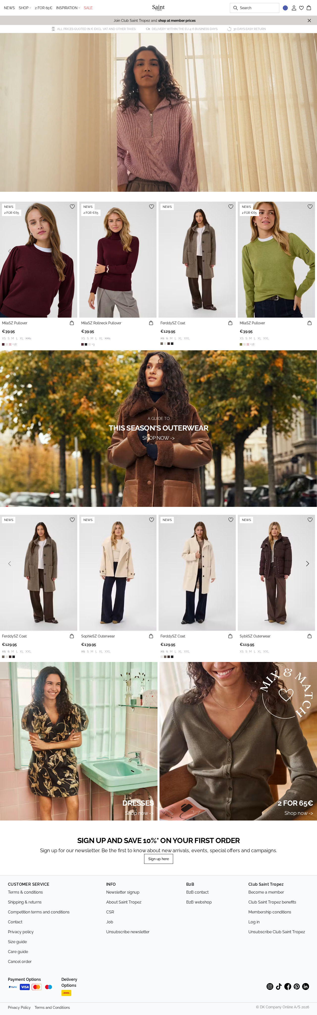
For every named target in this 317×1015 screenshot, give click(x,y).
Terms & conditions (25, 892)
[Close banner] (309, 20)
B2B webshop (199, 902)
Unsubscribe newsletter (128, 932)
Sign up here (158, 859)
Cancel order (20, 961)
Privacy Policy (19, 1008)
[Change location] (285, 8)
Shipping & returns (25, 902)
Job (109, 922)
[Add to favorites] (72, 207)
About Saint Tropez (123, 902)
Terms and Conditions (52, 1008)
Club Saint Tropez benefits (272, 902)
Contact (15, 922)
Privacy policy (21, 932)
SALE (88, 8)
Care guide (18, 951)
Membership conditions (269, 912)
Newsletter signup (122, 892)
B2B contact (197, 892)
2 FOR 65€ (43, 8)
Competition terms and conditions (39, 912)
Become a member (266, 892)
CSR (110, 912)
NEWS (9, 8)
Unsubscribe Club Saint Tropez (276, 932)
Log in (254, 922)
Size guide (17, 941)
